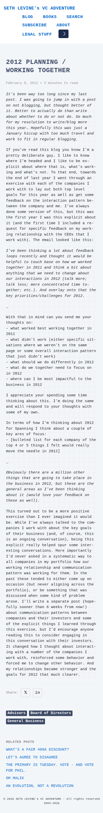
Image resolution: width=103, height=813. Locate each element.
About (63, 25)
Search (74, 17)
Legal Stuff (37, 34)
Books (49, 17)
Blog (27, 17)
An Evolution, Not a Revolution (40, 786)
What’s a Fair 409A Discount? (37, 750)
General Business (26, 721)
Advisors (17, 713)
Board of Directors (50, 713)
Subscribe (34, 25)
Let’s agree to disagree (32, 757)
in (37, 692)
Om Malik (15, 778)
